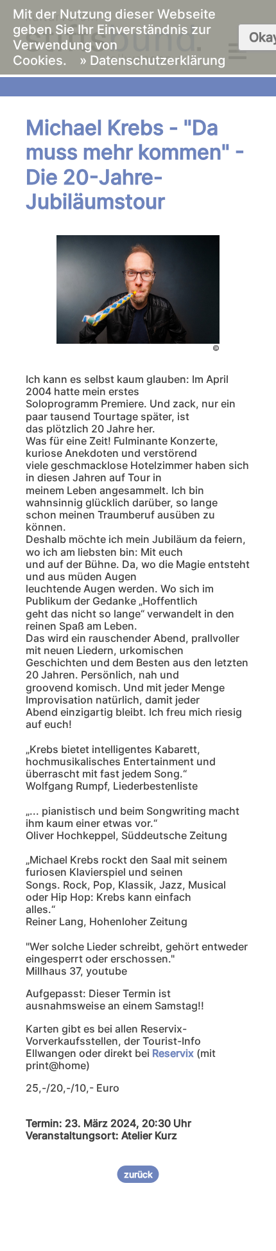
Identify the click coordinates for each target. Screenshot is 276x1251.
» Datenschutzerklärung (152, 60)
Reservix (173, 1053)
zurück (138, 1174)
